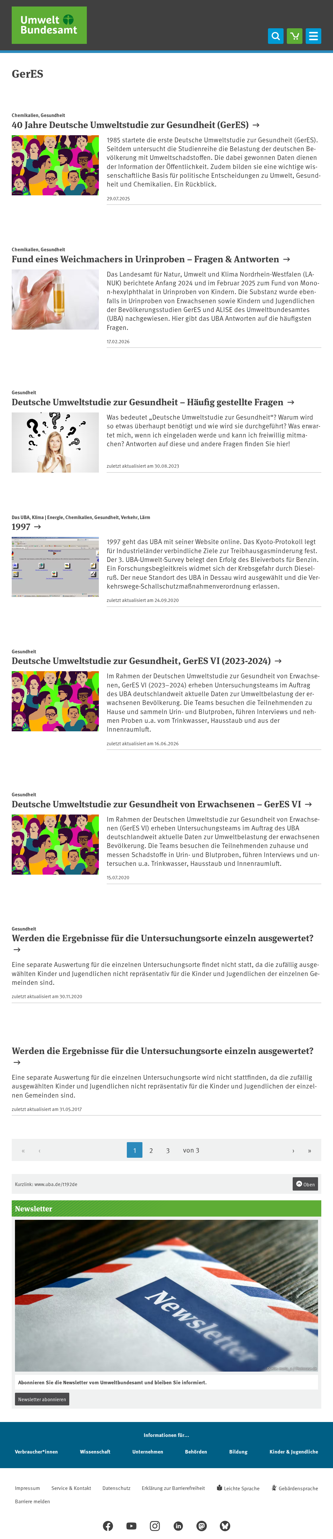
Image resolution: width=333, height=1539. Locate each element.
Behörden (196, 1451)
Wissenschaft (95, 1451)
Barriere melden (32, 1501)
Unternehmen (147, 1451)
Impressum (27, 1487)
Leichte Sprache (242, 1488)
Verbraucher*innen (36, 1451)
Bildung (238, 1451)
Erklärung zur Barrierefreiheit (173, 1487)
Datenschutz (116, 1487)
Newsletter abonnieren (42, 1399)
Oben (308, 1184)
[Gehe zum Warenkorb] (294, 36)
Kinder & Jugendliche (294, 1451)
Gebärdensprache (298, 1488)
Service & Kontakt (71, 1487)
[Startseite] (49, 25)
